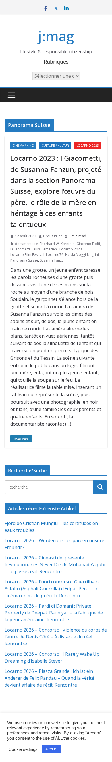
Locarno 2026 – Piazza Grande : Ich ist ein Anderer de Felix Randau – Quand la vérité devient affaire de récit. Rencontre (49, 678)
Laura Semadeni (45, 249)
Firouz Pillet (52, 236)
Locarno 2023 (87, 146)
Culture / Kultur (55, 146)
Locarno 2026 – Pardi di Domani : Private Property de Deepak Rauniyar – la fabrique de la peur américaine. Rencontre (54, 613)
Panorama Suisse (24, 260)
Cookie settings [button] (23, 749)
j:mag (56, 36)
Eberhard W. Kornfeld (57, 243)
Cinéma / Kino (23, 146)
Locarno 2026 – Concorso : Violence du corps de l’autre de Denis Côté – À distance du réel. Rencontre (56, 637)
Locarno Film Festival (27, 254)
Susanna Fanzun (53, 260)
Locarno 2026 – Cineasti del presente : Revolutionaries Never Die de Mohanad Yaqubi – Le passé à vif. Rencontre (55, 565)
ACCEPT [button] (51, 749)
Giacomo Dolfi (88, 243)
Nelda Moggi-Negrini (82, 254)
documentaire (26, 243)
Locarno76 (54, 254)
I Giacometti (20, 249)
